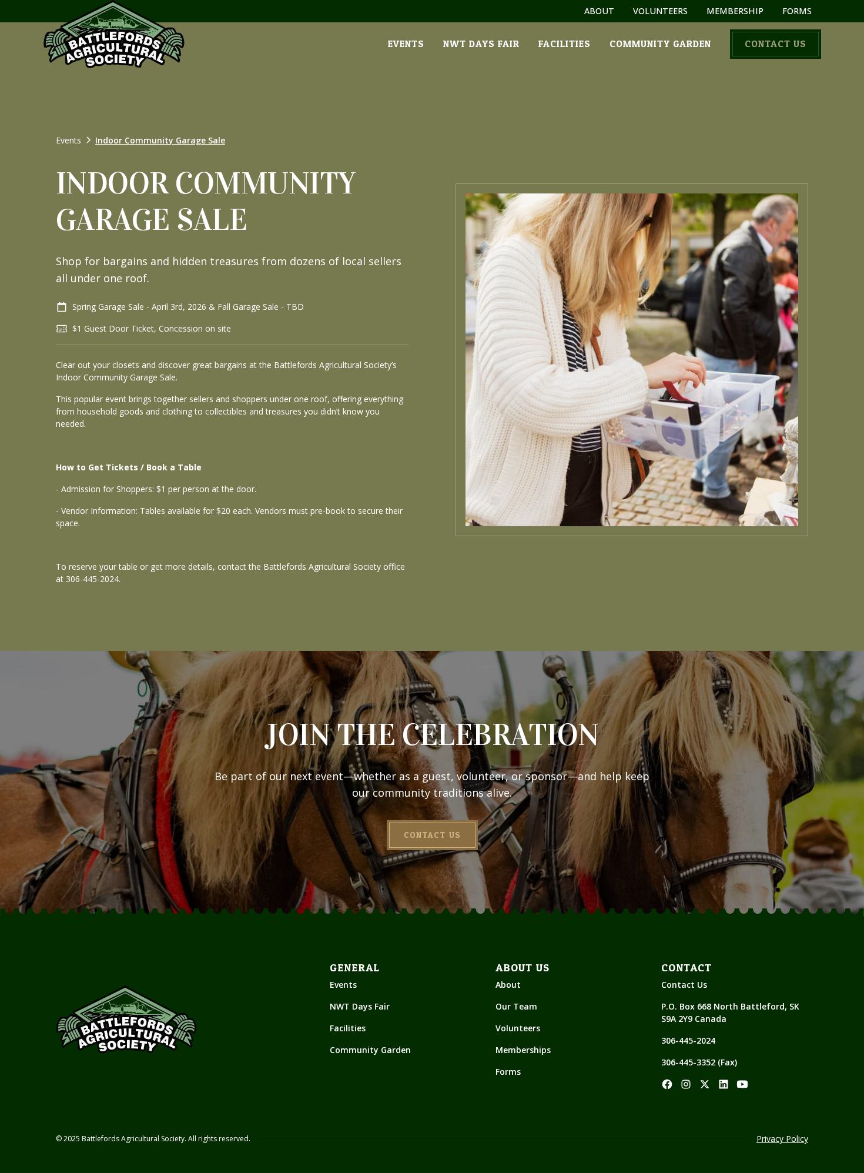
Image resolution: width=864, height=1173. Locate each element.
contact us (775, 43)
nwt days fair (481, 43)
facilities (564, 43)
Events (343, 984)
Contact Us (684, 984)
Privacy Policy (782, 1138)
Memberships (523, 1049)
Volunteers (517, 1028)
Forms (508, 1071)
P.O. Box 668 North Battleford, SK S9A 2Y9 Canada (731, 1012)
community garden (660, 43)
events (406, 43)
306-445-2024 (688, 1040)
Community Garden (370, 1049)
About (508, 984)
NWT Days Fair (360, 1006)
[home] (114, 34)
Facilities (348, 1028)
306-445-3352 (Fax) (699, 1062)
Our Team (516, 1006)
